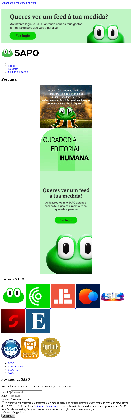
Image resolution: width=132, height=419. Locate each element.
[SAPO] (13, 307)
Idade (4, 395)
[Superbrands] (51, 357)
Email (5, 392)
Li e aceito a (38, 406)
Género (5, 399)
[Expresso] (37, 332)
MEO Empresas (17, 366)
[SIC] (112, 307)
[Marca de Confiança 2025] (11, 357)
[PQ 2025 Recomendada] (30, 357)
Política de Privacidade (46, 406)
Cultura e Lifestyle (18, 71)
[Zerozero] (87, 307)
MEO (11, 363)
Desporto (13, 68)
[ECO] (37, 307)
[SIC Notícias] (13, 332)
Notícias (12, 65)
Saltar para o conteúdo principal (18, 2)
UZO (11, 372)
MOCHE (13, 369)
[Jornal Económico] (62, 307)
